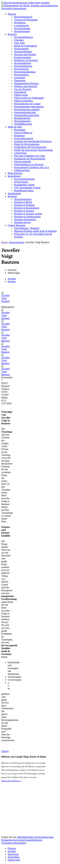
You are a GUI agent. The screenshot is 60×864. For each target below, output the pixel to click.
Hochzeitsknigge (22, 63)
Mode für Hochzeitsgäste (26, 144)
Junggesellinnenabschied (26, 115)
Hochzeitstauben (22, 121)
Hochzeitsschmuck (23, 138)
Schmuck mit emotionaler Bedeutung (33, 141)
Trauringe (19, 40)
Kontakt (12, 278)
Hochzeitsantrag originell (26, 109)
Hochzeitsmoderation (25, 71)
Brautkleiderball (22, 118)
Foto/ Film (19, 42)
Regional (12, 196)
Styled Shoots (21, 181)
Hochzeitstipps (21, 74)
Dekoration (19, 80)
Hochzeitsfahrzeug (23, 37)
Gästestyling (20, 153)
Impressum (13, 854)
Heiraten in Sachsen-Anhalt (28, 213)
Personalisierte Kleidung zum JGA (31, 167)
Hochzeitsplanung (23, 16)
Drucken (12, 270)
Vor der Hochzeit (22, 89)
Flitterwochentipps (23, 100)
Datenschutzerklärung (10, 781)
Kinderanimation (22, 57)
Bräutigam (19, 135)
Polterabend (20, 92)
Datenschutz (14, 860)
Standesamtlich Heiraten (26, 83)
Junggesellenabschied (25, 112)
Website (12, 281)
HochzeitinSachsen (44, 837)
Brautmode (19, 129)
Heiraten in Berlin (23, 202)
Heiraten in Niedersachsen (27, 216)
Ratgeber (12, 34)
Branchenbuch (15, 173)
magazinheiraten (34, 840)
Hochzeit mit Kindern (25, 54)
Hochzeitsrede (21, 69)
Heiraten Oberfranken (25, 219)
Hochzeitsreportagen (24, 179)
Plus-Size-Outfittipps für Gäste (29, 155)
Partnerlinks (14, 857)
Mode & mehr (15, 126)
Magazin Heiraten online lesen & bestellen (35, 231)
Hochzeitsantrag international (29, 106)
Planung (12, 14)
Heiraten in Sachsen (24, 210)
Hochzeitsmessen (23, 199)
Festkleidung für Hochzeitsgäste (30, 147)
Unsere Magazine (16, 225)
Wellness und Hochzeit (25, 86)
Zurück (5, 751)
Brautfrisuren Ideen (24, 190)
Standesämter (14, 193)
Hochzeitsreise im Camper (27, 103)
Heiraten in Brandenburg (26, 208)
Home (4, 242)
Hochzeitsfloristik (23, 51)
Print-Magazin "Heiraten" (27, 228)
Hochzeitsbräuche (23, 66)
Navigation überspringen (13, 8)
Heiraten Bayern (22, 222)
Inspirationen (14, 176)
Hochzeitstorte (21, 48)
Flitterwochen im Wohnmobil (29, 98)
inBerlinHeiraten (25, 837)
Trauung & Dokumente (26, 19)
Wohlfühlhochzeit (23, 124)
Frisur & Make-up (23, 132)
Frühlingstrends (22, 170)
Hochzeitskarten (22, 28)
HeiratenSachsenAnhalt (13, 840)
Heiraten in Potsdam (24, 205)
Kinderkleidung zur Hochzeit (29, 164)
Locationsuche (21, 25)
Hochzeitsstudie (22, 31)
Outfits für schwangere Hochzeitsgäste (33, 150)
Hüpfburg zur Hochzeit (26, 60)
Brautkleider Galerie (24, 184)
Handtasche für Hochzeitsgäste (29, 158)
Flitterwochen (21, 95)
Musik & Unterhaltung (25, 45)
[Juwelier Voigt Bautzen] (6, 301)
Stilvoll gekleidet (22, 161)
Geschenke (19, 77)
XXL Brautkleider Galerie (27, 187)
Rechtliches (20, 22)
